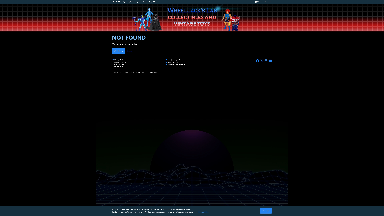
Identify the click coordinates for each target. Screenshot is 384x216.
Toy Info (138, 2)
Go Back (118, 51)
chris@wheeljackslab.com (176, 60)
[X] (261, 61)
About (145, 2)
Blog (150, 2)
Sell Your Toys (121, 2)
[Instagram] (266, 61)
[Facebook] (257, 61)
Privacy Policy (152, 72)
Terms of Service (141, 72)
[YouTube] (270, 61)
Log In (268, 2)
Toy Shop (130, 2)
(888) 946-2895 (173, 62)
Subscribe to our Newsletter (176, 64)
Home (129, 51)
